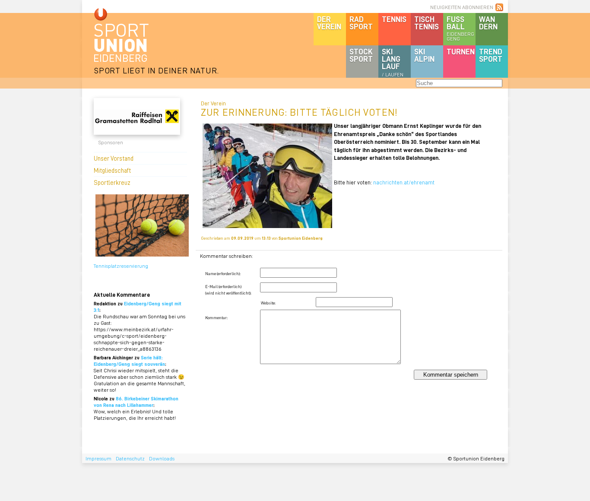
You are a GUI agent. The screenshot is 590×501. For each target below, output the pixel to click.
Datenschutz (130, 458)
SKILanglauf (392, 62)
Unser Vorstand (113, 158)
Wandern (488, 22)
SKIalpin (424, 55)
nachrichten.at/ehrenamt (404, 182)
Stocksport (361, 55)
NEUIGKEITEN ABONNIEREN (461, 7)
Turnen (461, 51)
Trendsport (490, 55)
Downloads (161, 458)
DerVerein (329, 22)
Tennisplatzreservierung (121, 266)
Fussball (460, 28)
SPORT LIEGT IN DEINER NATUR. (156, 70)
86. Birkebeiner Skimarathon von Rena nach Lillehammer (136, 401)
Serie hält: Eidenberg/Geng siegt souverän (129, 360)
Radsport (361, 22)
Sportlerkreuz (112, 182)
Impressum (98, 458)
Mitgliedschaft (112, 170)
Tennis (394, 19)
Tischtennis (426, 22)
